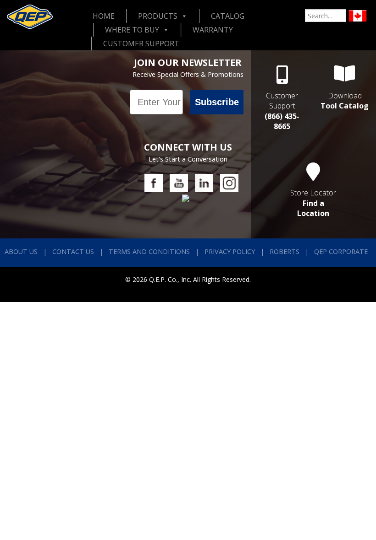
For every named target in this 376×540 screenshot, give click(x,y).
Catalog (227, 16)
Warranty (213, 30)
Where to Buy (132, 30)
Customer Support (141, 43)
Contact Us (73, 251)
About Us (21, 251)
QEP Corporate (341, 251)
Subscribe (217, 102)
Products (157, 16)
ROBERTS (284, 251)
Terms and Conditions (149, 251)
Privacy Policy (230, 251)
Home (104, 16)
